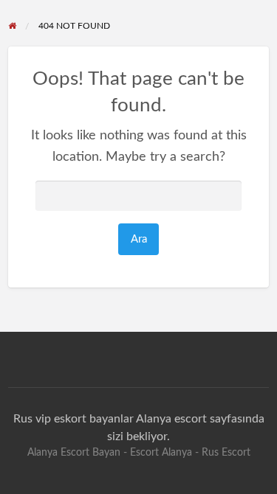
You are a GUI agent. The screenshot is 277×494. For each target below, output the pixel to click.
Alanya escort (171, 419)
